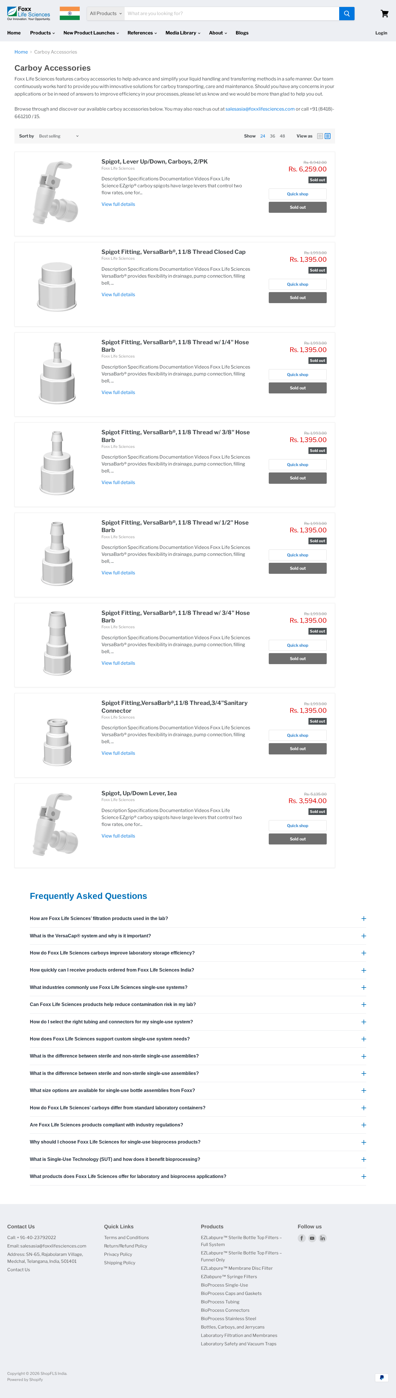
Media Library (181, 33)
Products (41, 33)
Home (14, 33)
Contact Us (18, 1269)
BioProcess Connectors (225, 1310)
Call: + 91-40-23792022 (31, 1237)
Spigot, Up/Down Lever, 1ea (139, 793)
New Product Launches (89, 33)
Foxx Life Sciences (118, 168)
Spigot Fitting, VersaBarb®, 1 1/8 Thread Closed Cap (173, 251)
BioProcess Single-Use (224, 1285)
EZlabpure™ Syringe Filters (229, 1276)
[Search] (347, 13)
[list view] (327, 136)
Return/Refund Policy (125, 1246)
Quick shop (297, 193)
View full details (118, 204)
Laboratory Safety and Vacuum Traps (239, 1343)
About (216, 33)
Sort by (26, 136)
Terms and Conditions (126, 1237)
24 (262, 135)
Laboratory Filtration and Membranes (239, 1335)
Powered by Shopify (25, 1379)
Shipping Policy (119, 1262)
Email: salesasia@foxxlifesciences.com (46, 1246)
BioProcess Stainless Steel (228, 1318)
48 (282, 135)
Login (381, 33)
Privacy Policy (118, 1254)
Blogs (242, 33)
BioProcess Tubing (220, 1301)
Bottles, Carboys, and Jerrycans (233, 1327)
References (141, 33)
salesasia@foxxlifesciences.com (260, 109)
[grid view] (320, 136)
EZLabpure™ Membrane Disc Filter (237, 1268)
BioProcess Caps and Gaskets (231, 1293)
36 (272, 135)
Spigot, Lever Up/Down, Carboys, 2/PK (154, 161)
